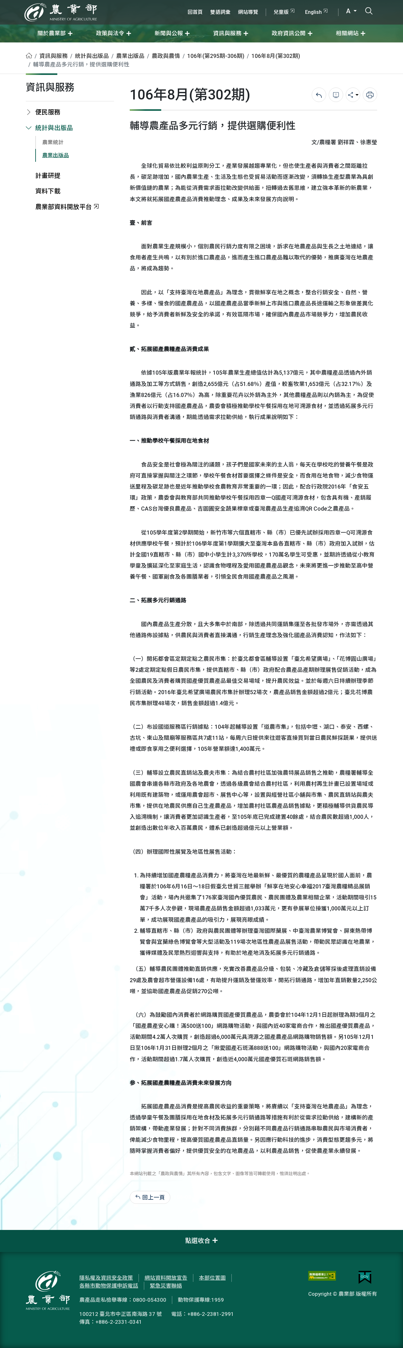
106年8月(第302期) (276, 56)
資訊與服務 (53, 56)
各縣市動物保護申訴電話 (108, 1286)
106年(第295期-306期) (215, 56)
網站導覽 (248, 12)
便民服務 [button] (47, 112)
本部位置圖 (212, 1278)
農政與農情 (166, 56)
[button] (389, 1334)
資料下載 (47, 191)
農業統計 (53, 142)
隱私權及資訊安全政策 (106, 1278)
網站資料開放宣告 (166, 1278)
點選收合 (197, 1240)
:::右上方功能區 (201, 4)
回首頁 (195, 12)
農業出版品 (130, 56)
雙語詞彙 (220, 12)
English (313, 12)
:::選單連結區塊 (80, 4)
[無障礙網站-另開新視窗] (322, 1277)
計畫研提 (47, 175)
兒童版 (281, 12)
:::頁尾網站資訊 (19, 1234)
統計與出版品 (92, 56)
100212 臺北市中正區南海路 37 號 (120, 1314)
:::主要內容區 (16, 46)
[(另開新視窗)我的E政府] (365, 1277)
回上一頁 (153, 1197)
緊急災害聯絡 (166, 1286)
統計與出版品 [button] (54, 128)
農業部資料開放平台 (63, 207)
